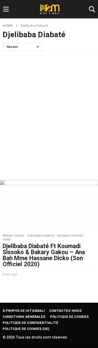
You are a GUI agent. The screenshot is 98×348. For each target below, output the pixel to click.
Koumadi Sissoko (70, 235)
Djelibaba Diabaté (40, 235)
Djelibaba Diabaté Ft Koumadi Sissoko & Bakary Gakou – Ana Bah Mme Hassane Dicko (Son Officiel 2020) (44, 255)
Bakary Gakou (13, 235)
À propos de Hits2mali (24, 311)
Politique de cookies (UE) (26, 329)
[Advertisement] (49, 118)
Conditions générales (24, 317)
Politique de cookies (69, 317)
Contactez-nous (65, 311)
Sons (6, 239)
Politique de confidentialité (30, 323)
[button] (6, 9)
